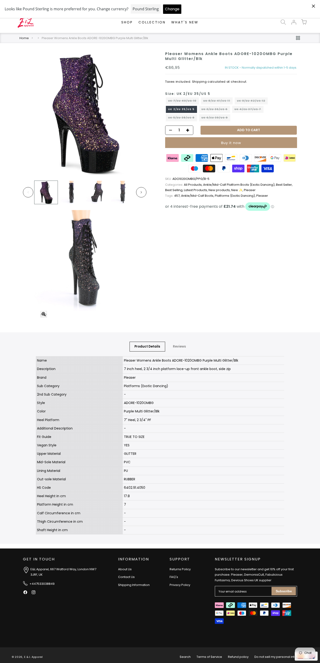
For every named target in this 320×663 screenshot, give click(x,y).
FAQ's (174, 577)
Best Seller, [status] (284, 184)
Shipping (199, 81)
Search (185, 657)
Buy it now (231, 142)
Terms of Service (209, 657)
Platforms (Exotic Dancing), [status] (235, 195)
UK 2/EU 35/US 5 (181, 109)
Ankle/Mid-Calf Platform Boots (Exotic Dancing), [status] (239, 184)
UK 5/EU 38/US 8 (182, 118)
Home (24, 38)
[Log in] (294, 22)
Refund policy (238, 657)
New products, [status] (219, 190)
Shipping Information (134, 585)
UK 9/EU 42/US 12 (252, 101)
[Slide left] (28, 192)
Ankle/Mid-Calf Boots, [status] (198, 195)
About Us (125, 569)
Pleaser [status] (250, 190)
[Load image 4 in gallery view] (122, 192)
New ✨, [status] (237, 190)
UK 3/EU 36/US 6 (215, 110)
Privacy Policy (180, 585)
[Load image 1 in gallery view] (46, 192)
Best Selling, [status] (174, 190)
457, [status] (173, 195)
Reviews (179, 346)
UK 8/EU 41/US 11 (218, 101)
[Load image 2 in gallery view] (71, 192)
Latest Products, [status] (196, 190)
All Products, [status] (184, 184)
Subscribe (284, 591)
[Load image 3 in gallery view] (97, 192)
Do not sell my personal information (281, 657)
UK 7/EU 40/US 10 (183, 101)
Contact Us (126, 577)
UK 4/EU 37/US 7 (249, 110)
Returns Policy (180, 569)
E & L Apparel (33, 657)
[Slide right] (141, 192)
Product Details (147, 346)
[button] (283, 22)
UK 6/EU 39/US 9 (215, 118)
